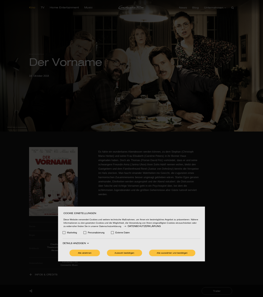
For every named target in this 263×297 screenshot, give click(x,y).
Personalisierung (96, 232)
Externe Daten (122, 232)
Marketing (72, 232)
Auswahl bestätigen (124, 253)
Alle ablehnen (85, 253)
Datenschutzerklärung (144, 226)
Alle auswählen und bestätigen (172, 253)
